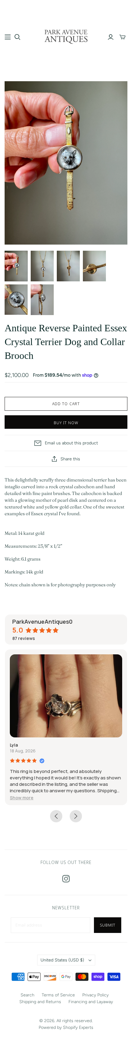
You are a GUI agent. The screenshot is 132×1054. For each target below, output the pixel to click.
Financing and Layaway (90, 1001)
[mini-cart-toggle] (122, 37)
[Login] (110, 37)
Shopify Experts (78, 1027)
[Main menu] (8, 37)
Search (27, 995)
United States (62, 960)
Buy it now (66, 422)
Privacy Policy (95, 995)
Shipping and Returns (40, 1001)
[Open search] (17, 37)
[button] (21, 797)
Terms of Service (58, 995)
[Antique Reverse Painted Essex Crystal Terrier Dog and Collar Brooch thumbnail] (16, 266)
